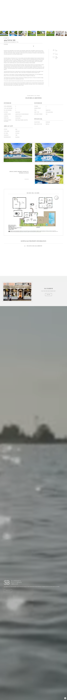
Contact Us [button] (8, 590)
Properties (29, 3)
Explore (48, 294)
